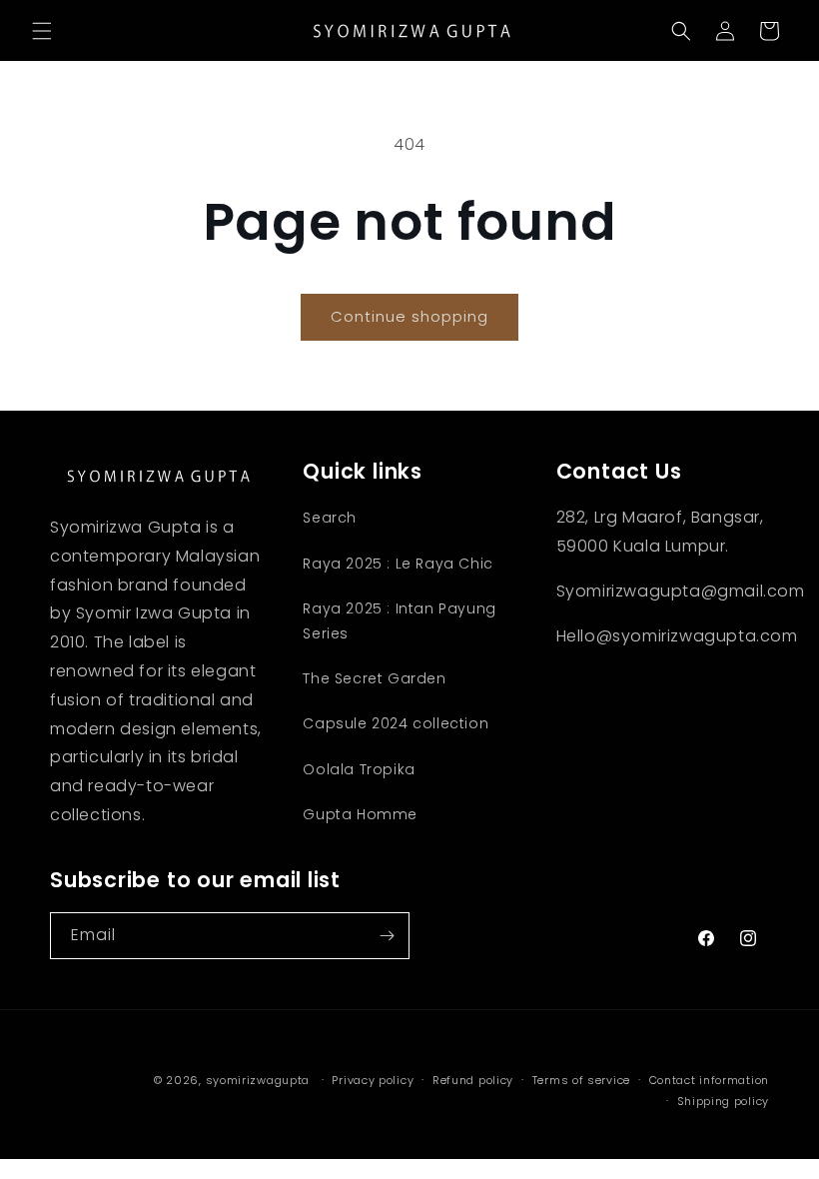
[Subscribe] (387, 935)
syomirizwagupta (258, 1080)
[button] (42, 31)
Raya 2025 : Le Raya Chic (397, 564)
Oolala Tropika (358, 769)
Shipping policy (723, 1101)
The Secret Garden (374, 678)
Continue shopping (409, 316)
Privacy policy (372, 1080)
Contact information (709, 1080)
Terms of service (581, 1080)
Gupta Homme (360, 814)
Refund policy (472, 1080)
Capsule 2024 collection (395, 723)
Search (330, 518)
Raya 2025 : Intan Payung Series (399, 620)
